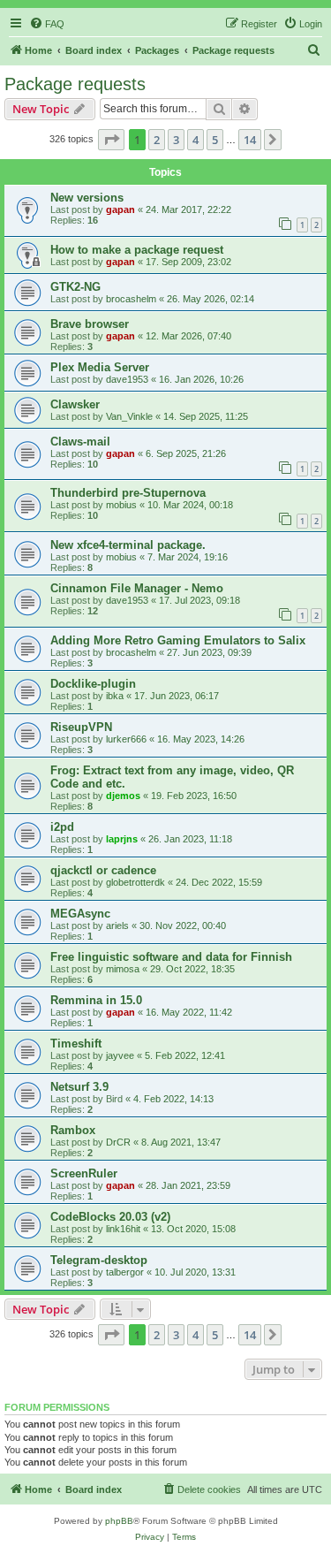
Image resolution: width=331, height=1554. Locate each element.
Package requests (75, 84)
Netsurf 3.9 (79, 1086)
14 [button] (250, 140)
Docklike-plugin (93, 683)
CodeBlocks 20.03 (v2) (110, 1216)
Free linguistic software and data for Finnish (171, 957)
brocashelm (131, 298)
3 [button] (176, 140)
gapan (120, 209)
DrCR (118, 1142)
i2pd (62, 827)
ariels (117, 925)
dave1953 (127, 379)
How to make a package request (136, 249)
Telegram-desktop (98, 1260)
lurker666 (126, 739)
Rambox (72, 1130)
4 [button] (195, 140)
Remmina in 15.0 (96, 1000)
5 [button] (215, 140)
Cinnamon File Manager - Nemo (136, 588)
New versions (87, 197)
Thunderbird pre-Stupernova (128, 492)
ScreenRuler (83, 1173)
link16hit (123, 1228)
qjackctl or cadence (103, 870)
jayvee (120, 1055)
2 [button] (157, 140)
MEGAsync (80, 913)
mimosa (122, 969)
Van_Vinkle (129, 416)
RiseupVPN (81, 727)
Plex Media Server (99, 367)
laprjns (122, 839)
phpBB (119, 1521)
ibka (115, 695)
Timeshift (76, 1043)
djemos (123, 795)
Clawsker (75, 404)
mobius (121, 504)
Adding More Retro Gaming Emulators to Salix (177, 640)
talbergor (125, 1272)
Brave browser (89, 324)
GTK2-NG (75, 286)
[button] (111, 139)
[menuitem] (46, 23)
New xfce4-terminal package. (128, 545)
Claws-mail (80, 441)
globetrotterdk (135, 882)
